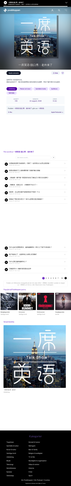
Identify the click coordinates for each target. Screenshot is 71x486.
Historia (31, 468)
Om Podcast (38, 480)
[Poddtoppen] (12, 10)
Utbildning (12, 89)
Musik (8, 461)
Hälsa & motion (34, 464)
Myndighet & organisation (38, 461)
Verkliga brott (11, 453)
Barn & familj (33, 449)
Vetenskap (10, 476)
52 (62, 278)
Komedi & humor (34, 442)
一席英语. (41, 108)
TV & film (32, 457)
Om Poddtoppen (27, 480)
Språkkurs (54, 89)
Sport (31, 476)
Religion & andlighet (35, 453)
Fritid (30, 472)
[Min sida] (52, 10)
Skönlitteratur (11, 468)
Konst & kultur (11, 449)
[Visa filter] (53, 157)
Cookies (47, 480)
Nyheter (9, 472)
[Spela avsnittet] (6, 164)
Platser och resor (25, 89)
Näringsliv (32, 446)
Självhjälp (11, 93)
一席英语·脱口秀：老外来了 (23, 108)
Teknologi (9, 464)
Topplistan (10, 442)
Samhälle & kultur (41, 89)
